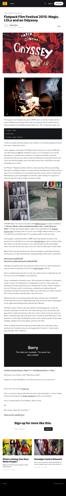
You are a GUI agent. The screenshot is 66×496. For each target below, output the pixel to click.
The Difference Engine (40, 370)
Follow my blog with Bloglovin (14, 415)
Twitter (25, 396)
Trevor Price (13, 25)
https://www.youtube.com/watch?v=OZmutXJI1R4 (20, 261)
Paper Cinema (38, 268)
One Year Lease (39, 241)
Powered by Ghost (58, 483)
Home (12, 3)
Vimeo (52, 370)
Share (59, 26)
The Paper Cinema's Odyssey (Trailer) (16, 370)
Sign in (50, 3)
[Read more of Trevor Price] (6, 26)
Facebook (31, 396)
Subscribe (59, 3)
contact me (25, 388)
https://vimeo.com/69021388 (13, 258)
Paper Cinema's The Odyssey (13, 13)
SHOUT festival (40, 224)
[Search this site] (45, 3)
